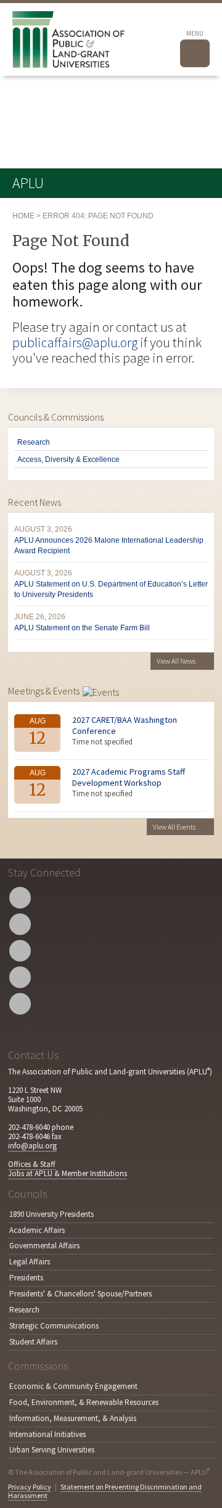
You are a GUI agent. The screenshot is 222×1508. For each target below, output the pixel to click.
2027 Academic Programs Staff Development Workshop (128, 777)
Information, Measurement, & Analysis (72, 1418)
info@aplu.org (32, 1145)
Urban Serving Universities (51, 1449)
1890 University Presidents (51, 1214)
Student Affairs (33, 1342)
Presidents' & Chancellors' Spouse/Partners (80, 1293)
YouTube (20, 951)
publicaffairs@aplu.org (75, 342)
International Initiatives (47, 1434)
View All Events (174, 826)
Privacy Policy (29, 1486)
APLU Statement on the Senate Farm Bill (82, 628)
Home (23, 216)
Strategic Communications (54, 1326)
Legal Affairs (29, 1261)
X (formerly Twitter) (20, 898)
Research (33, 442)
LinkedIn (20, 977)
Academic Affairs (37, 1230)
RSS (20, 1004)
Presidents (26, 1277)
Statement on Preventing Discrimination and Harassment (105, 1491)
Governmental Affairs (44, 1245)
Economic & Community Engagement (73, 1386)
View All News (176, 660)
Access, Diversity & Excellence (68, 459)
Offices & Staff (32, 1164)
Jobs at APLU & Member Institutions (67, 1173)
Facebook (20, 924)
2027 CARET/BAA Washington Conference (124, 725)
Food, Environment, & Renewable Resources (83, 1402)
